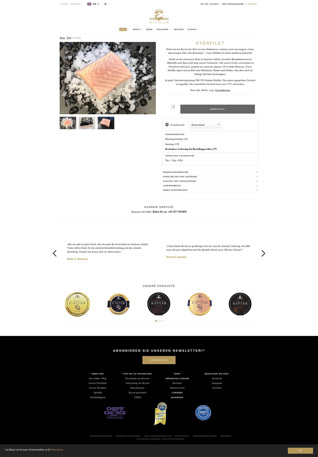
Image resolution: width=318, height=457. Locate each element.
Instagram (217, 383)
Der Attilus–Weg (97, 378)
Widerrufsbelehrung (101, 436)
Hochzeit (177, 383)
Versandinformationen (205, 436)
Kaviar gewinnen (137, 392)
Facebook (217, 378)
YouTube (217, 387)
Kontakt (75, 4)
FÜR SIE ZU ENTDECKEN (137, 374)
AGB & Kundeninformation (157, 436)
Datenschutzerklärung (128, 436)
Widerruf (177, 397)
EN (95, 4)
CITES (137, 397)
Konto (64, 4)
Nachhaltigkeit (97, 397)
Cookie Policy (182, 436)
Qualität (98, 392)
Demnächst (217, 109)
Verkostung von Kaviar (138, 383)
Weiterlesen (57, 449)
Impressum (225, 436)
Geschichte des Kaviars (137, 378)
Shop (62, 37)
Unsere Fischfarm (98, 383)
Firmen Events (177, 387)
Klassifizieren (137, 387)
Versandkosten (222, 90)
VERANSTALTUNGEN (177, 379)
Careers (177, 393)
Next (263, 253)
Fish (69, 37)
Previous (54, 253)
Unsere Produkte (97, 387)
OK (300, 451)
